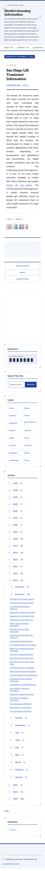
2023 (15, 504)
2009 (15, 799)
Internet (12, 445)
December (20, 587)
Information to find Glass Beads (21, 603)
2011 (15, 785)
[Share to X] (15, 226)
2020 (15, 525)
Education (13, 423)
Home (22, 272)
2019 (15, 532)
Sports (27, 453)
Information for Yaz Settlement (21, 620)
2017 (15, 546)
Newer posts (22, 266)
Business (12, 415)
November (20, 594)
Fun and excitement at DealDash (22, 668)
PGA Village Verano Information (21, 658)
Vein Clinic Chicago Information (21, 654)
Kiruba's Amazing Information (17, 12)
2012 (15, 580)
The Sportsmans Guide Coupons (22, 599)
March (18, 762)
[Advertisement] (22, 316)
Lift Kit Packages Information (21, 711)
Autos (11, 408)
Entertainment (30, 423)
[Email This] (9, 226)
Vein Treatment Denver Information (23, 645)
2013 (15, 573)
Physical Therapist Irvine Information (24, 675)
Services (28, 445)
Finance (12, 430)
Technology (13, 460)
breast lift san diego (19, 185)
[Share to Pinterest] (28, 226)
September (20, 725)
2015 (15, 560)
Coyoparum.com (10, 864)
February (19, 770)
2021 (15, 518)
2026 (15, 483)
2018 (15, 539)
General (27, 430)
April (17, 755)
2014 (15, 566)
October (18, 718)
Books (27, 408)
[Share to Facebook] (21, 226)
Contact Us (23, 48)
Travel (26, 460)
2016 (15, 553)
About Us (8, 48)
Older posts (22, 279)
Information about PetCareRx (21, 704)
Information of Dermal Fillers (20, 707)
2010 (15, 792)
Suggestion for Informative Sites (22, 616)
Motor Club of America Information (23, 671)
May (17, 747)
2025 (15, 490)
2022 (15, 511)
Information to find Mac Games (21, 641)
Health (13, 65)
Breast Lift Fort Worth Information (22, 612)
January (19, 777)
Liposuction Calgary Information (22, 694)
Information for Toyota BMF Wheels (23, 685)
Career (27, 415)
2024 (15, 497)
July (17, 733)
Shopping (13, 453)
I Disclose (12, 830)
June (17, 740)
